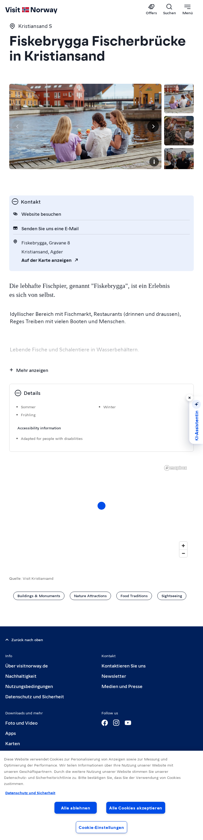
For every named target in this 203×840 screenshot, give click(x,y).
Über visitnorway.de (26, 665)
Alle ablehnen (75, 807)
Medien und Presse (122, 686)
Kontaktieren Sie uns (124, 665)
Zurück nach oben (27, 639)
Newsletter (114, 676)
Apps (10, 733)
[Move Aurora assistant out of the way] (189, 397)
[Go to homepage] (39, 9)
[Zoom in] (183, 545)
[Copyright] (154, 161)
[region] (101, 511)
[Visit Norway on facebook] (105, 723)
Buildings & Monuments (38, 595)
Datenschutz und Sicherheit (34, 696)
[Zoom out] (183, 553)
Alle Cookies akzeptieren (135, 807)
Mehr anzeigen (32, 370)
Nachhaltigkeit (20, 676)
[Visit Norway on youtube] (128, 723)
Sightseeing (172, 595)
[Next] (153, 126)
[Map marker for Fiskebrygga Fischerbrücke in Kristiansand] (101, 506)
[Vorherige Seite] (18, 126)
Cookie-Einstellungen (101, 827)
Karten (12, 743)
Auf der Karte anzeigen (46, 260)
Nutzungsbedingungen (29, 686)
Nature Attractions (90, 595)
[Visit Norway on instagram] (116, 723)
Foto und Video (21, 723)
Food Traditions (134, 595)
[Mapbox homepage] (175, 468)
